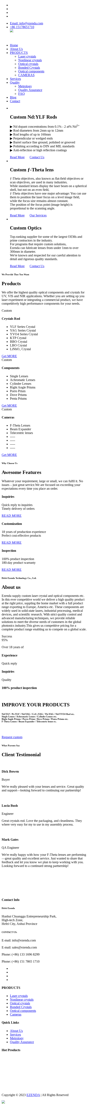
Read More (17, 157)
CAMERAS (26, 75)
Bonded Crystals (29, 67)
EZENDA (33, 1095)
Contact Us (37, 157)
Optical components (31, 71)
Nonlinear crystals (30, 60)
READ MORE (12, 515)
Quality (15, 82)
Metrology (25, 86)
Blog (13, 97)
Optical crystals (28, 64)
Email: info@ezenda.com (26, 23)
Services (15, 79)
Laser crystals (27, 56)
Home (14, 45)
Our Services (38, 215)
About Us (16, 49)
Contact (15, 101)
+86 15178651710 (22, 27)
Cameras (15, 1014)
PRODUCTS (19, 52)
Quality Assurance (30, 90)
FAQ (21, 93)
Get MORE (9, 356)
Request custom (12, 737)
